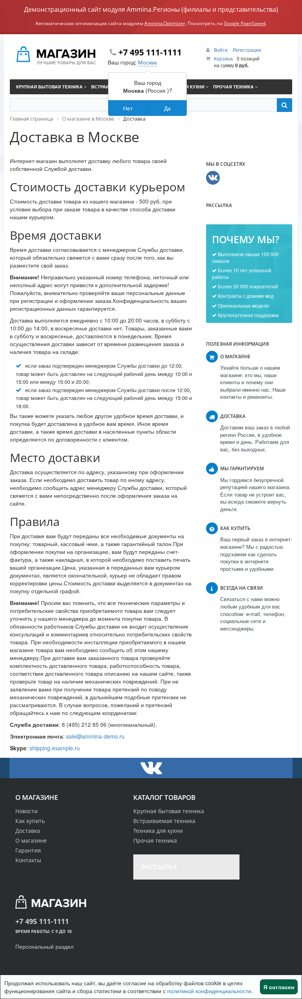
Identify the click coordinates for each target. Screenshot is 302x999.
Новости (26, 811)
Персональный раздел (44, 946)
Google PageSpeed (244, 23)
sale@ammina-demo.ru (95, 736)
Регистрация (247, 49)
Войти (221, 49)
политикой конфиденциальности (209, 991)
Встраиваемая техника (164, 821)
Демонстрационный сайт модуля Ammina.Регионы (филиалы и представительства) (151, 9)
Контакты (28, 860)
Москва (147, 62)
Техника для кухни (158, 830)
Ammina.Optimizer (164, 23)
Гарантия (28, 850)
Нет (128, 108)
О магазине (31, 840)
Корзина (223, 58)
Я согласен (278, 987)
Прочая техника (155, 840)
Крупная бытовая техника (168, 811)
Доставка (27, 830)
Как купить (30, 821)
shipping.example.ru (54, 748)
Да (167, 108)
